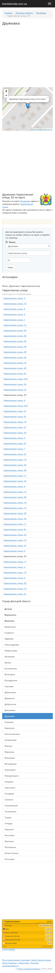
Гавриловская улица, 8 (14, 400)
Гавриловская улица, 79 (14, 459)
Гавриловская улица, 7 (14, 448)
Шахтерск (9, 841)
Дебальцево (10, 692)
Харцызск (9, 829)
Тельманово (10, 811)
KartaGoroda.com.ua (14, 3)
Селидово (9, 793)
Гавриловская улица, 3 (14, 298)
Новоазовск (10, 769)
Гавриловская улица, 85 (14, 497)
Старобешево (11, 805)
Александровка (12, 644)
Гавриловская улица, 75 (14, 303)
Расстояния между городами (16, 959)
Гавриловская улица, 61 (14, 416)
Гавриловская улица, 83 (14, 335)
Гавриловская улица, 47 (14, 427)
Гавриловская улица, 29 (14, 346)
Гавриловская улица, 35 (14, 513)
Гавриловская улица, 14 (14, 491)
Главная (8, 12)
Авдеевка (9, 638)
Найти (10, 267)
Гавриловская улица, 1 (14, 319)
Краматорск (10, 626)
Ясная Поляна (11, 853)
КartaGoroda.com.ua (44, 129)
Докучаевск (10, 710)
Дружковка (41, 12)
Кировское (10, 728)
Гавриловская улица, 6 (14, 308)
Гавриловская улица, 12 (14, 325)
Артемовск (10, 656)
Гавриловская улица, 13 (14, 507)
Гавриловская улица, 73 (14, 540)
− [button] (6, 95)
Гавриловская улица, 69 (14, 351)
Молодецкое (11, 763)
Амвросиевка (11, 650)
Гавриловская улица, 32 (14, 518)
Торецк (8, 817)
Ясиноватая (10, 847)
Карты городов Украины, (29, 968)
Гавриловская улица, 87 (14, 373)
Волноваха (10, 674)
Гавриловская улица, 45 (14, 432)
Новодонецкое (11, 775)
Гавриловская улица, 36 (14, 384)
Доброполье (10, 704)
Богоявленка (11, 668)
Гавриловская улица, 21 (14, 454)
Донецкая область (24, 12)
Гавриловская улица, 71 (14, 523)
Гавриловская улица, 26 (14, 368)
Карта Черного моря (41, 959)
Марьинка (9, 751)
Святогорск (10, 787)
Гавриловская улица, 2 (14, 314)
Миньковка (10, 757)
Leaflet (31, 129)
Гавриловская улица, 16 (14, 362)
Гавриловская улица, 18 (14, 502)
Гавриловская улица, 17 (14, 475)
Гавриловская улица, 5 (14, 437)
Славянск (9, 632)
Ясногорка (10, 859)
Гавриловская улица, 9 (14, 486)
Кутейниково (11, 739)
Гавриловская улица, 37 (14, 545)
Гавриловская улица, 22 (14, 357)
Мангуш (8, 745)
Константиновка (12, 733)
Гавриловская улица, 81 (14, 529)
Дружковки (25, 201)
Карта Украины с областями (15, 962)
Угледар (8, 823)
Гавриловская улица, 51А (15, 378)
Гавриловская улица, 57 (14, 443)
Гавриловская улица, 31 (14, 389)
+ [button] (6, 91)
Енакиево (9, 722)
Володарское (11, 680)
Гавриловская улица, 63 (14, 464)
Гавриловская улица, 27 (14, 411)
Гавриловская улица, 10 (14, 421)
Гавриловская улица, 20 (14, 330)
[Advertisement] (27, 58)
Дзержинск (10, 698)
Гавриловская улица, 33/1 (15, 405)
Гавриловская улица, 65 (14, 341)
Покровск (9, 781)
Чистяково (9, 835)
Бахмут (8, 662)
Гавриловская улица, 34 (14, 480)
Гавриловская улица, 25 (14, 534)
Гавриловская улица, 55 (14, 470)
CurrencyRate (8, 949)
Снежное (9, 799)
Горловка (9, 686)
